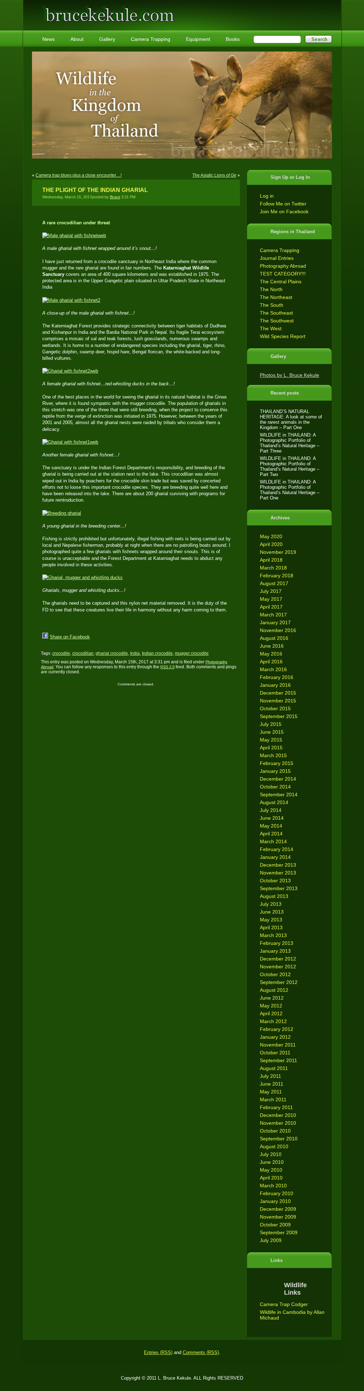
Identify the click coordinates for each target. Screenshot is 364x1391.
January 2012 (275, 1037)
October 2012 (275, 974)
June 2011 (271, 1084)
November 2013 (278, 873)
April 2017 (271, 607)
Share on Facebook (70, 637)
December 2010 (278, 1115)
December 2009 (278, 1209)
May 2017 (271, 599)
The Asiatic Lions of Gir (214, 175)
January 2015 (275, 771)
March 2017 (273, 614)
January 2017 (275, 622)
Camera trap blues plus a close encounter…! (79, 175)
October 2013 (275, 880)
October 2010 (275, 1131)
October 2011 (275, 1052)
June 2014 (272, 818)
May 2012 (271, 1006)
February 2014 (276, 849)
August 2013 (274, 896)
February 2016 (276, 677)
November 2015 (278, 700)
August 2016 (274, 638)
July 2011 (270, 1076)
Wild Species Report (282, 336)
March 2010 (273, 1185)
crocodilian (82, 653)
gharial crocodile (112, 653)
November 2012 (278, 966)
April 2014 (271, 833)
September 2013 (279, 888)
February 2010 (276, 1193)
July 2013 (271, 904)
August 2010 (274, 1146)
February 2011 (276, 1107)
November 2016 (278, 630)
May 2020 (271, 536)
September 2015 (279, 716)
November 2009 (278, 1217)
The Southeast (276, 313)
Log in (267, 196)
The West (271, 328)
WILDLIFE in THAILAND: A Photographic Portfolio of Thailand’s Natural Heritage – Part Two (289, 466)
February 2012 (276, 1029)
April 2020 (271, 544)
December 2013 (278, 865)
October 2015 (275, 708)
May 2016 (271, 654)
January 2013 (275, 951)
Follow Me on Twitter (283, 204)
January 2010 (275, 1201)
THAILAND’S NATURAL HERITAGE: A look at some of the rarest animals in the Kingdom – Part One (291, 419)
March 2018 (273, 568)
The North (271, 289)
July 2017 (271, 591)
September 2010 (279, 1138)
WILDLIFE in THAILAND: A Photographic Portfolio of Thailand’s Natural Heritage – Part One (289, 490)
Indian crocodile (157, 653)
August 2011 (274, 1068)
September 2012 (279, 982)
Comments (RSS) (201, 1352)
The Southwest (277, 320)
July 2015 (271, 724)
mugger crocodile (192, 653)
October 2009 (275, 1224)
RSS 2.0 (167, 667)
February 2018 (276, 575)
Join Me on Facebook (284, 211)
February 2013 (276, 943)
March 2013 (273, 935)
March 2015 (273, 755)
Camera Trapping (279, 250)
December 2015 (278, 693)
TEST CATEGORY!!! (283, 274)
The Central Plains (280, 281)
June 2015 (272, 732)
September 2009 (279, 1232)
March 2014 (273, 841)
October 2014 (275, 787)
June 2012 (272, 998)
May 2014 (271, 826)
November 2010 (278, 1123)
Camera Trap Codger (284, 1304)
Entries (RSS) (158, 1352)
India (135, 653)
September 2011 (278, 1060)
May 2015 (271, 740)
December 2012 (278, 959)
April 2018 (271, 560)
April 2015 (271, 747)
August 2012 (274, 990)
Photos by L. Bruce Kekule (289, 375)
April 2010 (271, 1178)
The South (271, 305)
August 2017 (274, 583)
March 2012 (273, 1021)
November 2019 (278, 552)
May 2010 (271, 1170)
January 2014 (275, 857)
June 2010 (272, 1162)
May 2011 (271, 1092)
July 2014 (271, 810)
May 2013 (271, 919)
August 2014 (274, 802)
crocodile (61, 653)
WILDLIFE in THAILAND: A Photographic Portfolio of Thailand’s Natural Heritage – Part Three (289, 443)
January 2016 (275, 685)
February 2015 (276, 763)
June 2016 (272, 646)
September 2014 (279, 794)
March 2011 (273, 1099)
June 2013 (272, 912)
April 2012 (271, 1013)
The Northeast (276, 297)
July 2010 (271, 1154)
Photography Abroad (283, 266)
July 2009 (271, 1240)
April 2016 (271, 661)
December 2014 (278, 779)
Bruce (115, 197)
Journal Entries (277, 258)
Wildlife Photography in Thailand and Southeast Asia (108, 11)
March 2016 (273, 669)
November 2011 (278, 1045)
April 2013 (271, 927)
